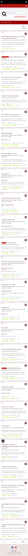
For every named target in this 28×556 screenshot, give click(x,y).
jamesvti (3, 487)
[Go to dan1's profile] (3, 463)
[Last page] (26, 26)
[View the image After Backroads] (5, 139)
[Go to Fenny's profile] (3, 53)
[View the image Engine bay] (4, 314)
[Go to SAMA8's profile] (3, 129)
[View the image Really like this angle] (6, 291)
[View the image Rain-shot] (4, 334)
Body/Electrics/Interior (18, 408)
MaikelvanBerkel (5, 155)
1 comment (16, 143)
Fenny (2, 60)
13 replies (10, 66)
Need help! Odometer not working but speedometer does (13, 37)
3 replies (10, 104)
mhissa (3, 79)
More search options (20, 16)
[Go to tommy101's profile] (3, 33)
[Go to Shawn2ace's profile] (3, 364)
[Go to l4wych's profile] (3, 92)
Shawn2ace (4, 370)
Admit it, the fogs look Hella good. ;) (13, 261)
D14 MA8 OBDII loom (15, 368)
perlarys (3, 528)
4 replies (15, 475)
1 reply (10, 122)
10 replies (16, 163)
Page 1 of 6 (14, 26)
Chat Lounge (16, 244)
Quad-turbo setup (7, 387)
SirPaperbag (4, 221)
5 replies (10, 85)
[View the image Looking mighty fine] (6, 226)
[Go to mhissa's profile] (3, 73)
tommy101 (3, 40)
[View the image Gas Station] (4, 180)
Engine (15, 97)
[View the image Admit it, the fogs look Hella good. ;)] (7, 268)
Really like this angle (8, 284)
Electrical (15, 79)
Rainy (2, 116)
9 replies (13, 376)
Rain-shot (4, 328)
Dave (2, 450)
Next (23, 26)
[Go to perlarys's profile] (3, 521)
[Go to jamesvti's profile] (3, 482)
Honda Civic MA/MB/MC (20, 40)
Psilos (2, 244)
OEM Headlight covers (9, 153)
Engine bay (5, 307)
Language (13, 550)
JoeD (2, 408)
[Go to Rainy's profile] (3, 111)
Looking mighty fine (8, 220)
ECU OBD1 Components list (10, 114)
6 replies (15, 493)
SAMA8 (3, 135)
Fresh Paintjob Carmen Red (10, 198)
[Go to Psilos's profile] (3, 239)
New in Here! (11, 243)
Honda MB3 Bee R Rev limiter (11, 349)
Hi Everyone (5, 426)
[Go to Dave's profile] (3, 441)
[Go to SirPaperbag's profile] (3, 216)
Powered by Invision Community (14, 553)
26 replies (14, 514)
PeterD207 (4, 507)
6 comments (17, 186)
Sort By (24, 28)
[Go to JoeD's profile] (3, 403)
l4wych (3, 97)
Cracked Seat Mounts (8, 466)
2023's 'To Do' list (7, 407)
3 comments (16, 274)
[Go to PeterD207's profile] (3, 500)
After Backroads (6, 133)
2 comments (17, 232)
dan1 (2, 468)
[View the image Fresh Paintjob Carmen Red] (7, 205)
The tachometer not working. (11, 77)
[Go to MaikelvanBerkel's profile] (3, 150)
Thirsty (3, 351)
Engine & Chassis (17, 116)
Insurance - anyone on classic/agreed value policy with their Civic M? (13, 446)
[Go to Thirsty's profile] (3, 345)
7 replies (13, 251)
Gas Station (5, 174)
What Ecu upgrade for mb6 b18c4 (12, 485)
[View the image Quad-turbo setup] (6, 393)
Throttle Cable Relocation (10, 96)
